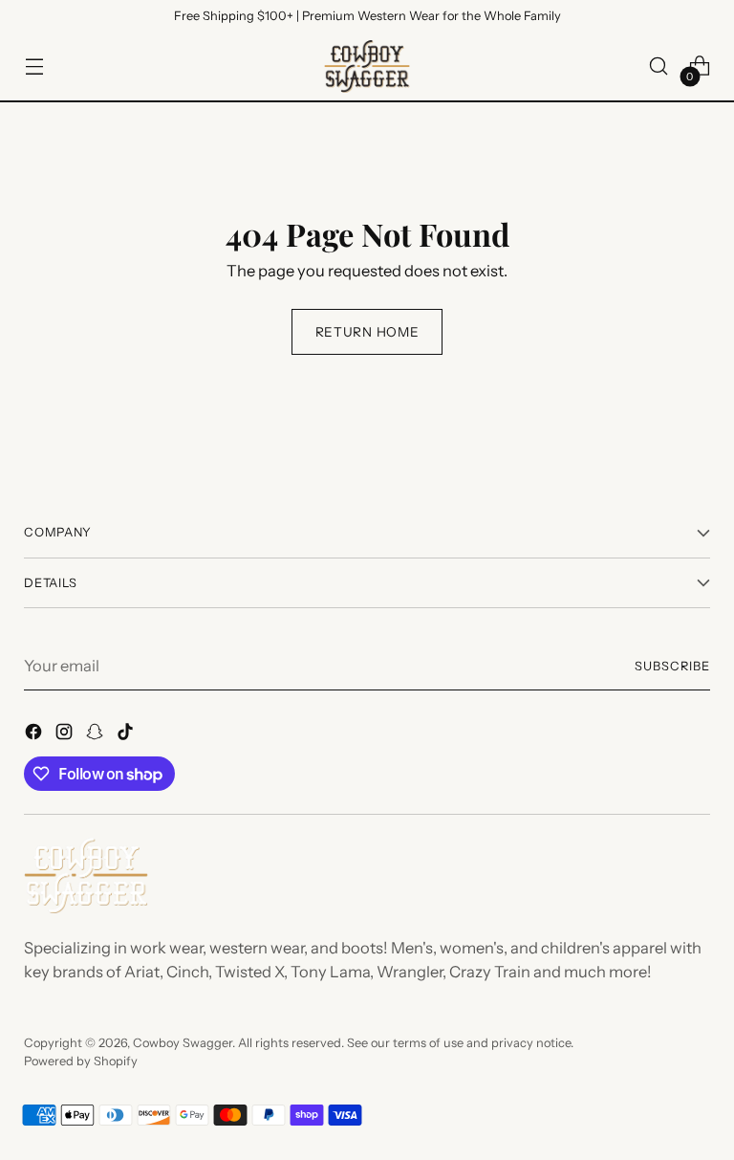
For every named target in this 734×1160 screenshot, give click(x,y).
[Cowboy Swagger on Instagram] (65, 735)
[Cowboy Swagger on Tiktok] (127, 735)
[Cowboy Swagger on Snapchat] (96, 735)
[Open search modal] (659, 66)
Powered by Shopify (81, 1061)
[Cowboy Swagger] (367, 66)
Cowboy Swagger (182, 1043)
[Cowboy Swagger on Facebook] (35, 735)
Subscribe (672, 666)
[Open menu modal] (34, 66)
